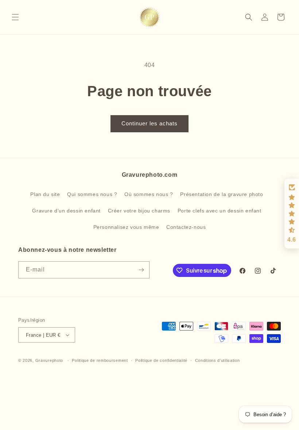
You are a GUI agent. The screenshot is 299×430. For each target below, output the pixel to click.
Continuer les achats (149, 123)
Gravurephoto (49, 360)
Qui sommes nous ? (92, 194)
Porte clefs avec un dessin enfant (219, 211)
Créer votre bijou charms (139, 211)
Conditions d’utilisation (217, 360)
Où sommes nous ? (148, 194)
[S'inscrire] (141, 269)
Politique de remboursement (100, 360)
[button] (15, 17)
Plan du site (45, 194)
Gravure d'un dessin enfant (66, 211)
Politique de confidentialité (161, 360)
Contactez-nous (186, 227)
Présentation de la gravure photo (221, 194)
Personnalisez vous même (126, 227)
